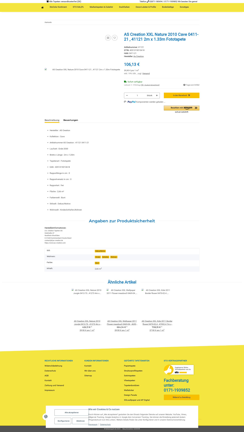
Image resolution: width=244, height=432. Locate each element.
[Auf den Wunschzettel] (114, 38)
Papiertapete (129, 366)
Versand (146, 73)
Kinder (98, 257)
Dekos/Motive (100, 251)
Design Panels (130, 395)
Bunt (97, 263)
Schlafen (105, 257)
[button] (182, 109)
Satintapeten (129, 375)
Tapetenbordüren (131, 385)
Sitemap (88, 375)
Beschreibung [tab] (52, 120)
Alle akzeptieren (72, 412)
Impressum (50, 390)
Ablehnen (80, 421)
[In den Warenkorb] (47, 30)
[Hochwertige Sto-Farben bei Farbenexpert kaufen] (42, 7)
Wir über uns (90, 371)
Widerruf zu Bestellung (181, 397)
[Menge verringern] (127, 95)
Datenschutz (50, 371)
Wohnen (114, 257)
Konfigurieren (64, 421)
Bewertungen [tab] (70, 120)
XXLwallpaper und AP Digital (137, 400)
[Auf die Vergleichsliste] (108, 38)
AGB (47, 375)
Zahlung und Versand (54, 385)
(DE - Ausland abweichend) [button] (150, 85)
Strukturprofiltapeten (133, 371)
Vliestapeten (129, 380)
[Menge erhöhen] (157, 95)
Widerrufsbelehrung (53, 366)
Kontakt (48, 380)
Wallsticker (129, 390)
